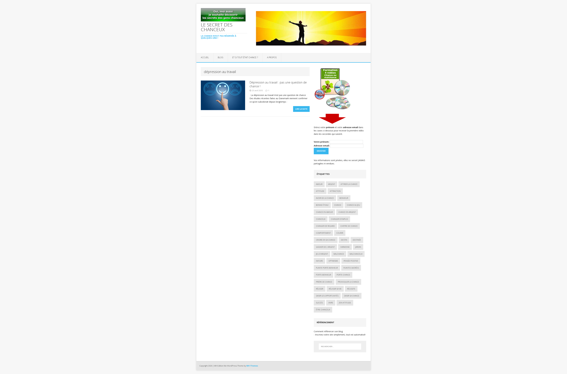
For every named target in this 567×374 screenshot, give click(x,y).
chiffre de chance (349, 226)
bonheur (343, 198)
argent (331, 184)
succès (319, 302)
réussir (319, 289)
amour (319, 184)
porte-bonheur (323, 275)
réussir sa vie (335, 289)
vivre (330, 302)
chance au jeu (353, 205)
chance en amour (324, 212)
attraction (335, 191)
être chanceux (323, 309)
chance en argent (347, 212)
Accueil (205, 57)
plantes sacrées (351, 268)
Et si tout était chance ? (245, 57)
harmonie (345, 247)
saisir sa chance (351, 296)
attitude (320, 191)
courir (339, 233)
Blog (220, 57)
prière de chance (324, 282)
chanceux (320, 219)
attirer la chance (349, 184)
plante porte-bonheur (327, 268)
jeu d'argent (322, 254)
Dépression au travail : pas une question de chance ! (278, 84)
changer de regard (325, 226)
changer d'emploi (339, 219)
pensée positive (351, 261)
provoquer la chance (348, 282)
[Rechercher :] (340, 346)
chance (337, 205)
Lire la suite (301, 109)
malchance (339, 254)
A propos (272, 57)
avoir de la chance (325, 198)
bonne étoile (322, 205)
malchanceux (356, 254)
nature (319, 261)
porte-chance (343, 275)
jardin (358, 247)
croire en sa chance (325, 240)
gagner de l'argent (325, 247)
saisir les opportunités (327, 296)
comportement (323, 233)
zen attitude (345, 302)
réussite (351, 289)
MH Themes (252, 365)
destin (344, 240)
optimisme (333, 261)
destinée (357, 240)
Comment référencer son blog (328, 331)
